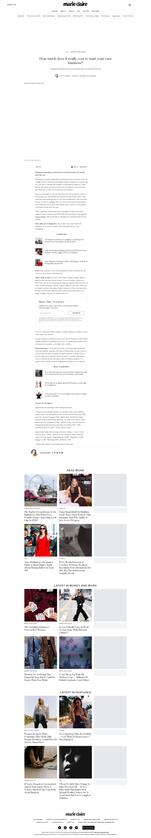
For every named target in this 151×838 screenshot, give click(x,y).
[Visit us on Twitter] (59, 827)
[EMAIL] (62, 453)
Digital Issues (116, 16)
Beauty (63, 11)
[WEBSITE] (60, 453)
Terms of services (58, 317)
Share (39, 167)
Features (93, 76)
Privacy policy (42, 822)
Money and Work (78, 52)
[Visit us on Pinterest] (76, 827)
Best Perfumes (105, 16)
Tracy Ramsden (65, 76)
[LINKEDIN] (57, 453)
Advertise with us (111, 819)
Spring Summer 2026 (63, 16)
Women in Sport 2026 (33, 16)
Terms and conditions (91, 819)
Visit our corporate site (101, 832)
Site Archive (38, 819)
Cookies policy (57, 822)
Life (78, 11)
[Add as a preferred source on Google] (99, 828)
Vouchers (95, 11)
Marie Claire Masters (49, 16)
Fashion (55, 11)
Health (71, 11)
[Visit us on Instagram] (65, 827)
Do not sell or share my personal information (96, 822)
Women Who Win (128, 16)
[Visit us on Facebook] (70, 827)
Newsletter (84, 167)
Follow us (75, 167)
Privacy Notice (42, 319)
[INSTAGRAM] (55, 453)
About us (70, 822)
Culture (86, 11)
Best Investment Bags (92, 16)
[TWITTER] (52, 453)
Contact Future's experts (56, 819)
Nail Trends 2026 (78, 16)
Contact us (75, 819)
